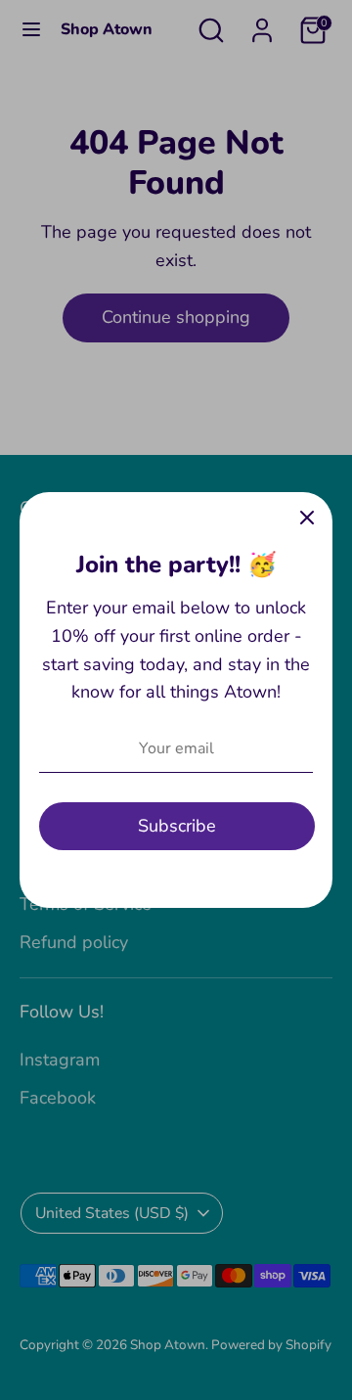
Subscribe (177, 825)
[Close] (307, 517)
